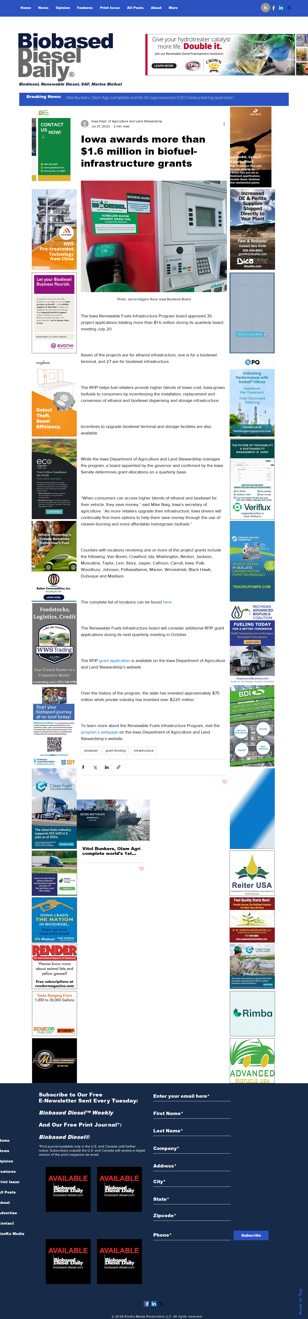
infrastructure (144, 750)
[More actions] (224, 124)
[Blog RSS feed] (265, 8)
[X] (289, 7)
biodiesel (90, 750)
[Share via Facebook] (83, 767)
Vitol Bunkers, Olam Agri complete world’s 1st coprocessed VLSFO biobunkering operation (111, 851)
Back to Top (300, 1302)
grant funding (116, 750)
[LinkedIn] (281, 7)
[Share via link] (118, 767)
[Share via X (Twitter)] (95, 767)
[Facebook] (273, 7)
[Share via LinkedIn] (106, 767)
